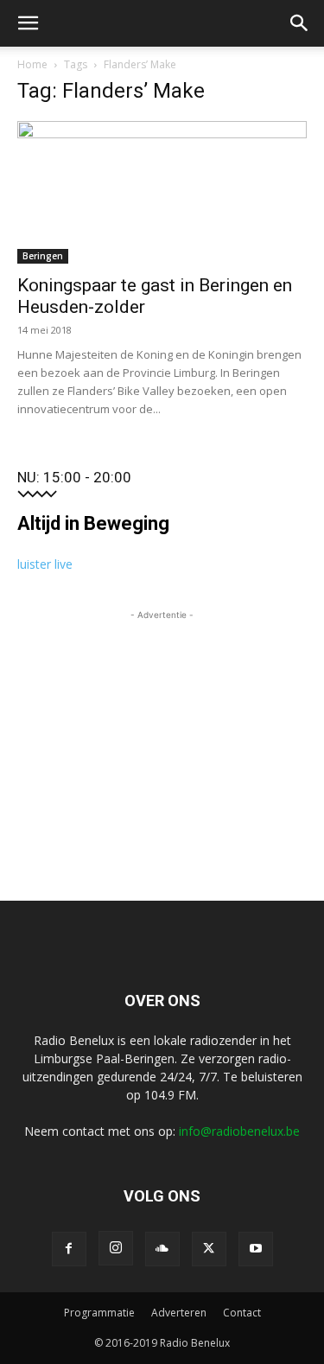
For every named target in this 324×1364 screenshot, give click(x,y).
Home (32, 64)
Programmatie (99, 1312)
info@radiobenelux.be (239, 1131)
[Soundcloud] (162, 1249)
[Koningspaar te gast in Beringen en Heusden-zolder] (162, 192)
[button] (27, 23)
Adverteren (178, 1312)
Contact (242, 1312)
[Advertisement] (162, 732)
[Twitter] (209, 1249)
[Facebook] (69, 1249)
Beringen (42, 256)
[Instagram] (115, 1248)
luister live (45, 564)
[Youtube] (255, 1249)
